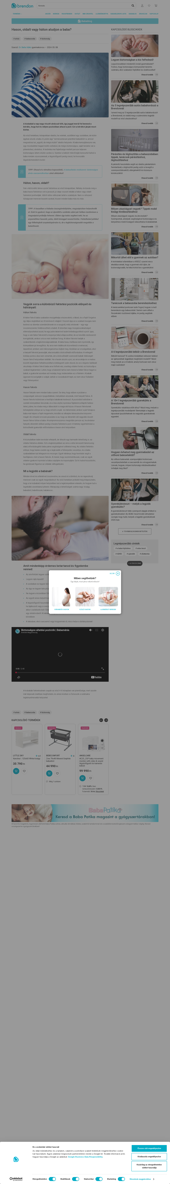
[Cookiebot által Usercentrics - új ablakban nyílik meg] (16, 1179)
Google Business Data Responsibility (85, 1157)
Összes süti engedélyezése (149, 1148)
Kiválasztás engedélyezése (149, 1156)
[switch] (75, 1179)
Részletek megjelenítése (140, 1179)
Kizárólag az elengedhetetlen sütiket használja (149, 1166)
